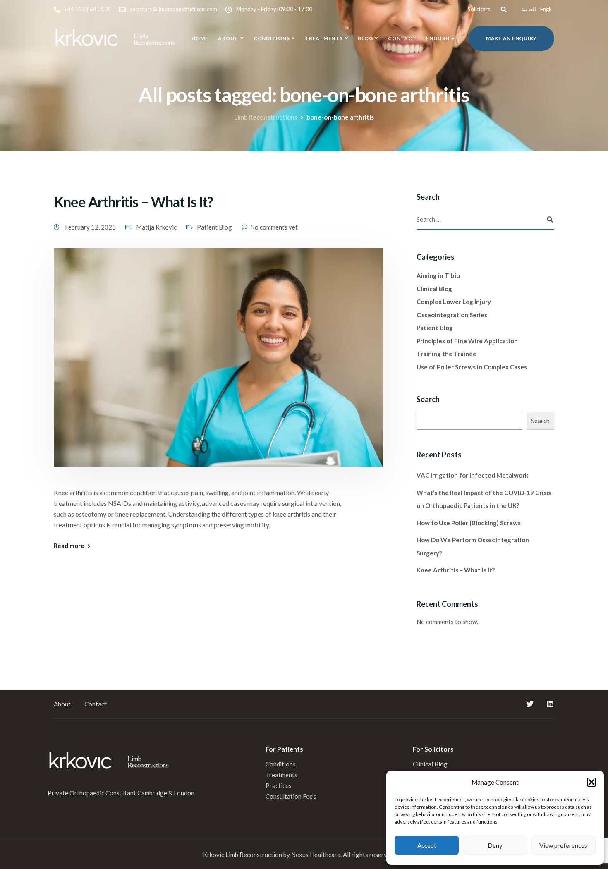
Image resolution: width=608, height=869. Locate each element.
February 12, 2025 (91, 227)
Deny (495, 845)
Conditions (272, 38)
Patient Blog (214, 227)
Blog (365, 38)
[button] (591, 782)
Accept (426, 845)
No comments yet (274, 227)
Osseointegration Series (452, 314)
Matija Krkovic (156, 227)
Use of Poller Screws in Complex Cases (472, 367)
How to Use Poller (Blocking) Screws (469, 523)
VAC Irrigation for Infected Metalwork (472, 475)
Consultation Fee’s (292, 796)
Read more (69, 546)
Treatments (324, 38)
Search (428, 399)
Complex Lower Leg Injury (454, 301)
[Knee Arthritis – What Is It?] (218, 367)
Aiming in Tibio (438, 275)
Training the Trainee (446, 353)
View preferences (563, 845)
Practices (279, 785)
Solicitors (479, 9)
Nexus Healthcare (315, 854)
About (228, 38)
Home (199, 38)
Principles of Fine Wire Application (467, 341)
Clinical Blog (434, 288)
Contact (402, 38)
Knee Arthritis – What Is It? (133, 201)
